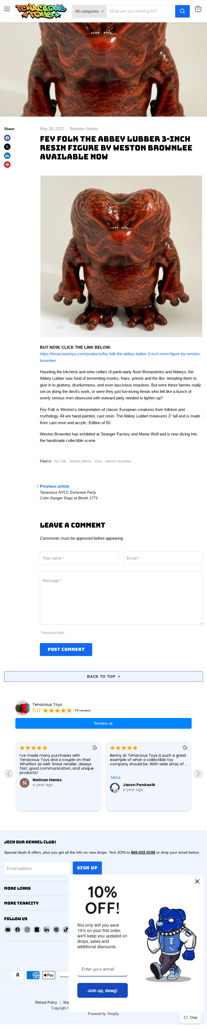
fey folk (60, 461)
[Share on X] (7, 147)
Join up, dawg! (103, 990)
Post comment (66, 649)
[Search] (182, 11)
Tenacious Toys (47, 704)
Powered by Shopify (103, 1014)
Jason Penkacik (139, 785)
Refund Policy (46, 1002)
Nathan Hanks (47, 780)
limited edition (80, 461)
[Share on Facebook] (7, 138)
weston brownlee (118, 461)
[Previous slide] (8, 774)
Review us (103, 723)
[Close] (197, 881)
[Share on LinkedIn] (7, 155)
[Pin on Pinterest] (7, 164)
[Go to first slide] (198, 774)
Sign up (87, 868)
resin (98, 461)
